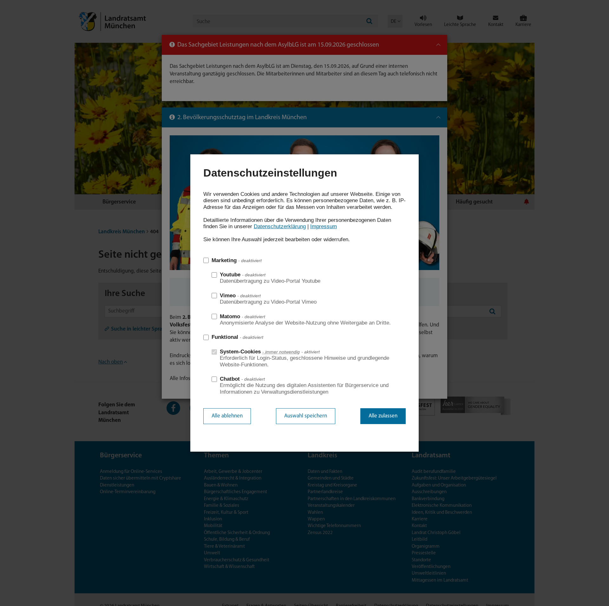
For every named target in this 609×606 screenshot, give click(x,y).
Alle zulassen (383, 416)
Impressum (323, 226)
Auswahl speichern (305, 416)
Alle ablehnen (227, 416)
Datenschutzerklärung (280, 226)
